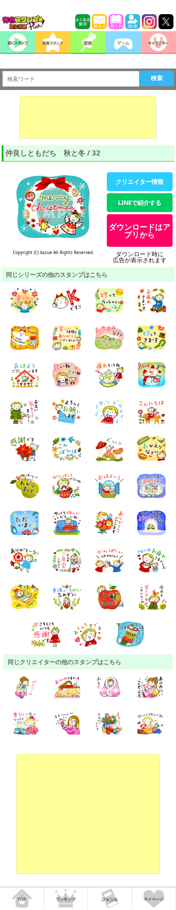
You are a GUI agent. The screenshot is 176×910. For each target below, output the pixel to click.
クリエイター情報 (140, 181)
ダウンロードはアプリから (139, 230)
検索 (157, 78)
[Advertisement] (88, 117)
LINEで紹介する (139, 202)
